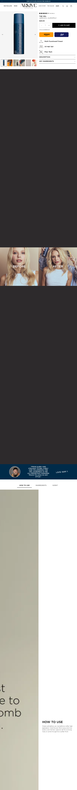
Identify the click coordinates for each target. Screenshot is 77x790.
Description (44, 57)
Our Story (42, 5)
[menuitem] (15, 6)
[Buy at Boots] (61, 34)
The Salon (50, 5)
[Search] (63, 6)
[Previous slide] (2, 35)
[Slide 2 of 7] (10, 62)
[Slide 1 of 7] (3, 62)
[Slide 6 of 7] (34, 62)
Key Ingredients (46, 61)
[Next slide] (36, 35)
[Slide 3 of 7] (16, 62)
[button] (43, 13)
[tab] (24, 485)
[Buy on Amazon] (46, 34)
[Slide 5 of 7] (28, 62)
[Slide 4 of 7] (22, 62)
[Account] (67, 6)
